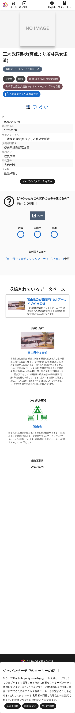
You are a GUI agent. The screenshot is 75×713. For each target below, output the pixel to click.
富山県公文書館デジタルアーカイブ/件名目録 (46, 301)
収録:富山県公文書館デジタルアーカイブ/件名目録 (32, 86)
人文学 (8, 79)
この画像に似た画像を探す (23, 94)
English (51, 7)
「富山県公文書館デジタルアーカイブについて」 (34, 259)
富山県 (37, 426)
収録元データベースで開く (20, 69)
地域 (20, 79)
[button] (65, 5)
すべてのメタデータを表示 (37, 181)
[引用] (35, 107)
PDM (40, 215)
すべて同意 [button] (48, 706)
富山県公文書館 (37, 352)
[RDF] (28, 107)
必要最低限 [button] (12, 706)
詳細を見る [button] (30, 706)
